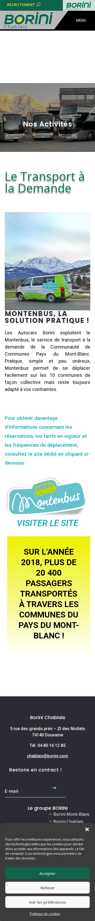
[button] (87, 829)
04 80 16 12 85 (51, 745)
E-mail (11, 791)
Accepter (47, 873)
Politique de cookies (45, 914)
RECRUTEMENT (21, 4)
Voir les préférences (47, 902)
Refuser (47, 887)
